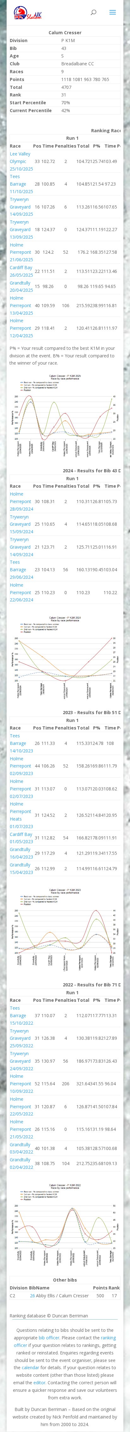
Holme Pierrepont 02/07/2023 (21, 788)
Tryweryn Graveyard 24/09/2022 (21, 1060)
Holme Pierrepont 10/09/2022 (21, 1083)
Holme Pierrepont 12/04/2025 (21, 328)
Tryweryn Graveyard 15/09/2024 (21, 524)
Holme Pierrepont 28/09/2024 (21, 501)
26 (32, 1296)
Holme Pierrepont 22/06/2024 (21, 592)
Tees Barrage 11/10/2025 (21, 183)
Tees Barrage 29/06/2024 (21, 569)
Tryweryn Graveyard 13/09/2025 (21, 229)
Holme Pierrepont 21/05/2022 (21, 1129)
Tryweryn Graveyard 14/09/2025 (21, 206)
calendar (30, 1367)
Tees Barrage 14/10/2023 (21, 743)
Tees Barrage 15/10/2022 (21, 1015)
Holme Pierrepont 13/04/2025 (21, 305)
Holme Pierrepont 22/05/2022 (21, 1106)
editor (39, 1383)
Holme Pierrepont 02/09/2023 (21, 766)
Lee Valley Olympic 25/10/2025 (21, 161)
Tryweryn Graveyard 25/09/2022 (21, 1038)
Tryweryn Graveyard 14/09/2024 (21, 546)
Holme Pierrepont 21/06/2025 (21, 252)
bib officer (49, 1338)
